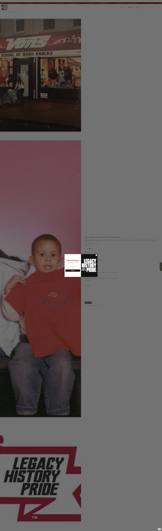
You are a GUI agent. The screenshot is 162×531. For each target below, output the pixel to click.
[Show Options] (79, 268)
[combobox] (72, 268)
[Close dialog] (96, 255)
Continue (73, 270)
